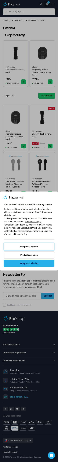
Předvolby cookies (29, 255)
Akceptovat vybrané (29, 246)
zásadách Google (33, 221)
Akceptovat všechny (29, 263)
